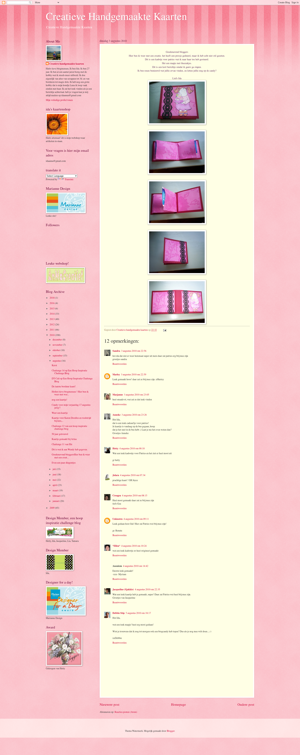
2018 (52, 297)
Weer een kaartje (60, 412)
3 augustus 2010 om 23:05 (136, 394)
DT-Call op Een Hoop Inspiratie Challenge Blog (72, 380)
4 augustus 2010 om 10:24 (134, 545)
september (58, 355)
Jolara (115, 475)
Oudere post (246, 704)
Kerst (54, 365)
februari (57, 495)
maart (56, 490)
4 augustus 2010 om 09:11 (136, 518)
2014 (52, 313)
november (58, 344)
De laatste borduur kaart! (64, 386)
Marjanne (117, 394)
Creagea (116, 495)
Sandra (116, 351)
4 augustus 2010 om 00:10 (132, 448)
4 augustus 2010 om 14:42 (135, 566)
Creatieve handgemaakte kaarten (66, 63)
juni (55, 474)
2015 (52, 308)
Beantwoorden (119, 363)
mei (55, 479)
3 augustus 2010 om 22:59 (133, 374)
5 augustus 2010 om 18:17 (138, 613)
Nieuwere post (109, 704)
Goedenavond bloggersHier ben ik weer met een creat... (71, 456)
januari (56, 501)
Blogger (170, 730)
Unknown (117, 519)
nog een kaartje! (59, 399)
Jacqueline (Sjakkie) (123, 589)
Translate (69, 179)
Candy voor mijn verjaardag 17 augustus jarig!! (71, 406)
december (57, 339)
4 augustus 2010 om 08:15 (134, 495)
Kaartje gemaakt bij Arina (64, 439)
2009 (52, 507)
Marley (116, 374)
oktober (57, 350)
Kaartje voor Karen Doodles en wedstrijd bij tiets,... (71, 419)
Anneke (116, 414)
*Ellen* (116, 546)
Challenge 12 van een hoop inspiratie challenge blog (69, 427)
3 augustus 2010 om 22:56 (133, 350)
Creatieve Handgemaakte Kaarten (116, 16)
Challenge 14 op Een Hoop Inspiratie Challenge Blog (69, 372)
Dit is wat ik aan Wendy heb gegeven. (70, 449)
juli (54, 469)
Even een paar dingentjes (64, 462)
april (55, 485)
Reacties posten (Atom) (126, 712)
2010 (52, 335)
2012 (52, 324)
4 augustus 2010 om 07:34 (132, 475)
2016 (52, 303)
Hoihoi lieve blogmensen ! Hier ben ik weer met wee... (70, 393)
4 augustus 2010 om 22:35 (147, 589)
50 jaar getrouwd (60, 434)
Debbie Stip (118, 613)
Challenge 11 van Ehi (62, 444)
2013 (52, 319)
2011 (52, 329)
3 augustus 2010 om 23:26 (134, 414)
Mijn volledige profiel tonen (59, 100)
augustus (57, 360)
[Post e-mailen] (164, 329)
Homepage (178, 704)
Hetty (115, 448)
